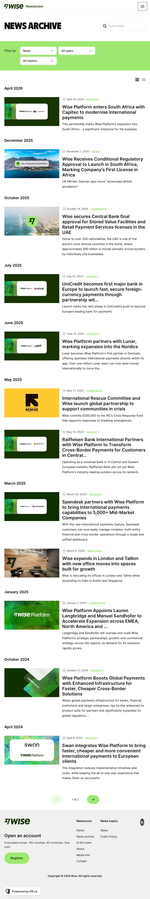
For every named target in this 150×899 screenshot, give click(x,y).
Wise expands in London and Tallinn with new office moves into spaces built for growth (100, 564)
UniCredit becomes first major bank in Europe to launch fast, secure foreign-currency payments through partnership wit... (102, 291)
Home (80, 830)
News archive (85, 836)
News (96, 151)
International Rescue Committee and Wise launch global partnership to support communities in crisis (101, 403)
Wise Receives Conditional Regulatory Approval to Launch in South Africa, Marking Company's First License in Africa (102, 166)
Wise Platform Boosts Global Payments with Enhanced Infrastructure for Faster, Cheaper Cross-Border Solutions (103, 685)
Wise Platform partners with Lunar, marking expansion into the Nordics (100, 344)
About (80, 849)
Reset (142, 50)
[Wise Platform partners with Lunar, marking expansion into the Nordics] (31, 346)
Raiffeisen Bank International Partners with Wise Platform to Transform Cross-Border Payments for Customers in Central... (103, 447)
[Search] (104, 26)
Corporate (99, 209)
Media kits (83, 855)
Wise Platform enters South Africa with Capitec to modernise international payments (103, 112)
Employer (95, 551)
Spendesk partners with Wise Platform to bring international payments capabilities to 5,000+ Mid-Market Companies (103, 509)
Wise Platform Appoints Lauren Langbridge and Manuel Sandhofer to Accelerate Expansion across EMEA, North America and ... (102, 618)
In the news (83, 842)
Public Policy (108, 836)
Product (93, 99)
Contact (81, 861)
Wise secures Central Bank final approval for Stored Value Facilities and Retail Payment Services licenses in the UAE (103, 224)
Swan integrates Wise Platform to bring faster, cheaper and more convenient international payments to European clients (104, 753)
